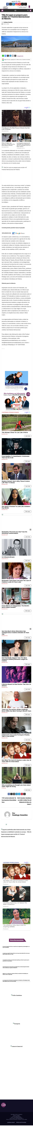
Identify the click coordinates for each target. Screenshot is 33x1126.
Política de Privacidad (21, 1122)
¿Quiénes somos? (11, 1122)
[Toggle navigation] (15, 10)
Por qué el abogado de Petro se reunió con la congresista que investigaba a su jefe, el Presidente (16, 947)
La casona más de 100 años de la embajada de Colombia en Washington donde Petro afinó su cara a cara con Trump (16, 981)
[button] (28, 10)
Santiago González (8, 22)
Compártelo (20, 56)
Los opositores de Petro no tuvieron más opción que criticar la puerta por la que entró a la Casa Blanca (16, 960)
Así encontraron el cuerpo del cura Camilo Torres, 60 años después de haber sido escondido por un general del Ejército (16, 967)
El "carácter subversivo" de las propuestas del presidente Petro (9, 800)
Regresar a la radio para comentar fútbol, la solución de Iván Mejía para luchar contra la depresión (15, 974)
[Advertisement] (16, 360)
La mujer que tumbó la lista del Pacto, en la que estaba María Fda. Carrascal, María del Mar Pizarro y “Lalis (16, 954)
